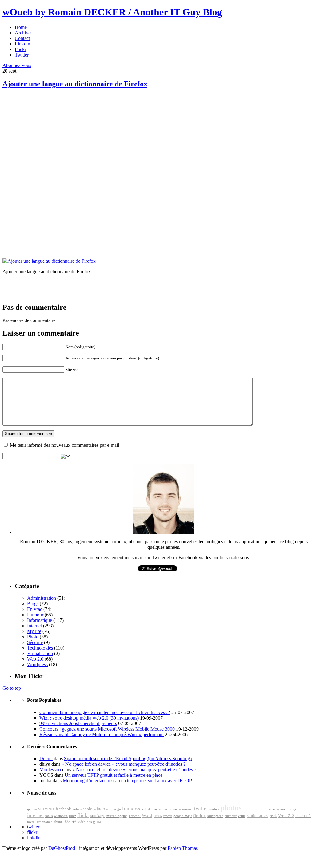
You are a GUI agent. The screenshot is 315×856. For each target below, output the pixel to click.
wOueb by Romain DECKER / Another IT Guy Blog (112, 12)
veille (241, 816)
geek (273, 816)
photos (231, 807)
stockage (97, 816)
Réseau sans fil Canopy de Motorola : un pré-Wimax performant (101, 734)
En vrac (34, 609)
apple (87, 809)
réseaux (187, 809)
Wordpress (37, 664)
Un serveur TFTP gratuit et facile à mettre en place (113, 775)
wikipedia (61, 816)
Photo (32, 636)
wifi (144, 809)
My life (34, 631)
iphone (32, 809)
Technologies (40, 647)
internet (35, 815)
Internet (34, 625)
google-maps (182, 816)
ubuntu (59, 821)
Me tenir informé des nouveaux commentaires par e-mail (64, 445)
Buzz (72, 816)
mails (49, 816)
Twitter (22, 54)
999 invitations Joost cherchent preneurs (78, 723)
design (116, 809)
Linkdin (22, 43)
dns (89, 821)
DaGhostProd (61, 848)
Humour (35, 614)
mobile (214, 809)
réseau (167, 816)
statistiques (257, 815)
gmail (98, 821)
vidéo (82, 821)
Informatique (39, 620)
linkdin (34, 837)
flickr (83, 815)
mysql (31, 821)
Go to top (11, 688)
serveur (46, 808)
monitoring (288, 809)
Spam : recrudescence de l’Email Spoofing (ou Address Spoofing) (128, 758)
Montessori (50, 769)
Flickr (20, 49)
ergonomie (44, 821)
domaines (154, 809)
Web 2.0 (35, 659)
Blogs (32, 603)
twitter (201, 808)
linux (128, 808)
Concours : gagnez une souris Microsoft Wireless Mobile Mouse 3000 (107, 729)
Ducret (46, 758)
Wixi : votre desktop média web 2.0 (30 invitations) (89, 718)
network (135, 816)
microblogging (117, 816)
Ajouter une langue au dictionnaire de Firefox (74, 84)
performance (172, 809)
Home (21, 27)
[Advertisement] (48, 138)
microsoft (303, 816)
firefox (199, 815)
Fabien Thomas (183, 848)
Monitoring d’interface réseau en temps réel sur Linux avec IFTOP (127, 780)
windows (101, 808)
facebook (63, 809)
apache (274, 809)
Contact (22, 38)
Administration (41, 598)
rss (137, 808)
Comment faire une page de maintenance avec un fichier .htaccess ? (104, 712)
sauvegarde (215, 816)
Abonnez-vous (16, 65)
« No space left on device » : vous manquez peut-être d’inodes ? (123, 764)
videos (77, 809)
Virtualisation (40, 653)
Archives (23, 32)
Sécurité (35, 642)
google (255, 807)
